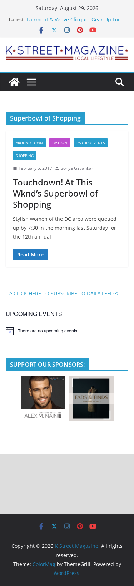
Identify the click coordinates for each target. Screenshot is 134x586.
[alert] (67, 331)
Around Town (29, 142)
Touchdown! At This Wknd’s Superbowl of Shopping (55, 193)
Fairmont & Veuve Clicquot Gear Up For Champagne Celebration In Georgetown (74, 23)
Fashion (59, 142)
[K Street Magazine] (14, 82)
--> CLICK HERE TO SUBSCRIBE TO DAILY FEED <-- (63, 293)
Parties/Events (90, 142)
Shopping (25, 155)
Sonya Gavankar (77, 168)
